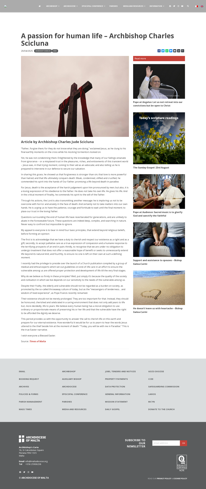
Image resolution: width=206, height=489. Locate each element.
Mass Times (25, 409)
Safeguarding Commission (163, 386)
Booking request (29, 379)
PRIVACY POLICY (164, 478)
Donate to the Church (161, 409)
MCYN (151, 401)
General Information (117, 394)
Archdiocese (69, 386)
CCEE (150, 379)
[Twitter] (174, 6)
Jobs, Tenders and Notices (120, 371)
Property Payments (116, 379)
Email (22, 371)
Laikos (152, 394)
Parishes (67, 401)
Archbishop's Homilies (42, 51)
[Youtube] (182, 6)
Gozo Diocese (156, 371)
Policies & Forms (28, 394)
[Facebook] (170, 6)
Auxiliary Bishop (71, 379)
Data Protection (115, 386)
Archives (24, 386)
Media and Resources (74, 409)
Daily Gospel (112, 409)
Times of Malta (37, 341)
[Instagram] (178, 6)
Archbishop (69, 371)
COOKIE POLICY (180, 478)
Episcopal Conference (74, 394)
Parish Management (30, 401)
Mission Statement (116, 401)
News (55, 51)
